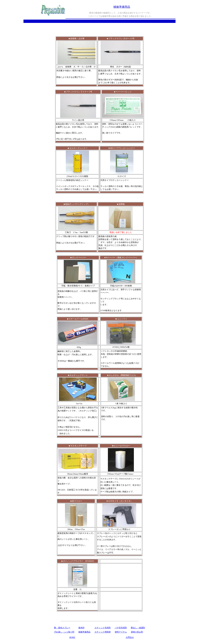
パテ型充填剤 (121, 628)
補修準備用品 (84, 632)
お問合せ (130, 637)
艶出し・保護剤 (138, 628)
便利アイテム (121, 632)
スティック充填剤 (103, 628)
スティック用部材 (103, 632)
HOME (72, 637)
